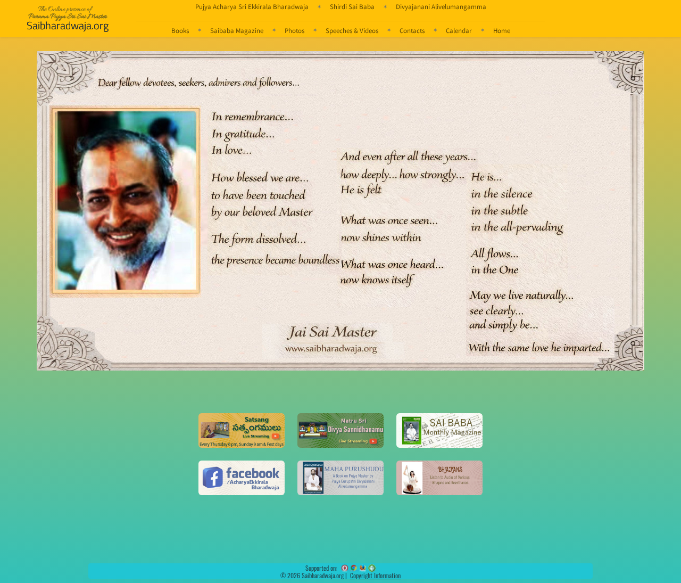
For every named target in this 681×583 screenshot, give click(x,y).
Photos (294, 30)
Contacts (412, 30)
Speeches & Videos (352, 30)
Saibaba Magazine (236, 30)
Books (180, 30)
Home (501, 30)
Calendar (459, 30)
